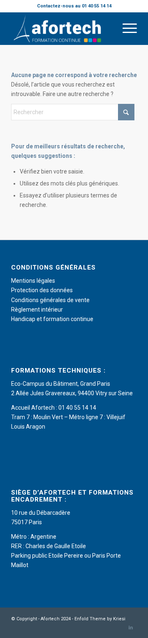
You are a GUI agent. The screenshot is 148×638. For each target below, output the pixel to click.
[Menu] (125, 28)
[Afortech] (61, 28)
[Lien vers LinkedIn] (131, 628)
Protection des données (42, 290)
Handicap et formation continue (52, 319)
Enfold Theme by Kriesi (99, 619)
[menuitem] (125, 28)
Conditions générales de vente (50, 300)
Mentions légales (33, 280)
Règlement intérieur (37, 309)
